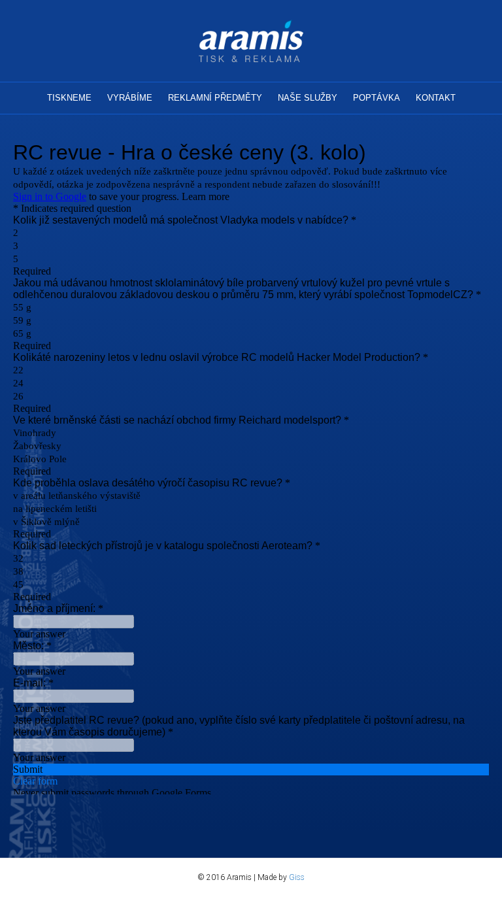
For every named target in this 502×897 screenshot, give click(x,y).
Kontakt (436, 98)
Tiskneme (69, 98)
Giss (297, 877)
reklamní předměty (215, 98)
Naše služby (307, 98)
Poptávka (376, 98)
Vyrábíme (129, 98)
